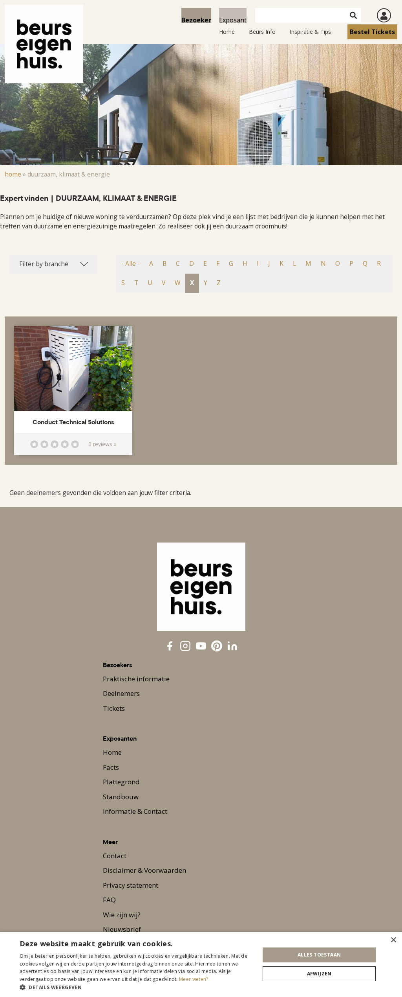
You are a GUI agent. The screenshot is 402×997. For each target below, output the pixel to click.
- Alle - (130, 263)
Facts (111, 767)
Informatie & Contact (135, 811)
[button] (136, 987)
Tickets (114, 708)
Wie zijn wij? (122, 914)
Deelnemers (121, 693)
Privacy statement (130, 885)
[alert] (201, 964)
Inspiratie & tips (310, 31)
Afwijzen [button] (319, 973)
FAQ (109, 899)
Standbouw (121, 796)
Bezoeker (196, 19)
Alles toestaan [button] (319, 954)
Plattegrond (121, 781)
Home (227, 31)
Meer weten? (193, 979)
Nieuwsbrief (122, 929)
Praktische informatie (136, 678)
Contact (114, 855)
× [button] (393, 940)
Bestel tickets (372, 32)
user (384, 15)
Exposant (233, 19)
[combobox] (53, 263)
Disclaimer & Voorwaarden (144, 870)
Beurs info (262, 31)
